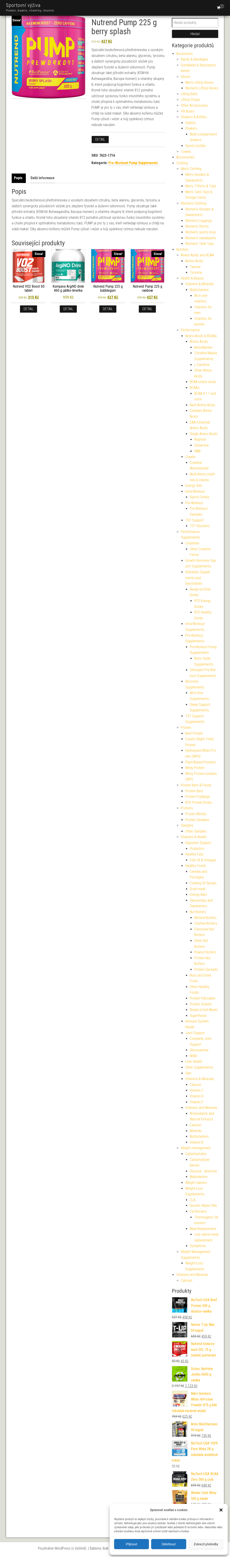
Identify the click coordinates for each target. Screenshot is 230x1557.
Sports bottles (195, 146)
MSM (193, 1056)
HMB (197, 451)
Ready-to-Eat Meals (203, 1010)
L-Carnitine (202, 365)
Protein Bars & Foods (196, 785)
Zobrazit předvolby (206, 1544)
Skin (188, 1073)
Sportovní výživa (23, 5)
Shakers (191, 128)
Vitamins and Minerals (201, 1108)
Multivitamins (199, 290)
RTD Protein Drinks (198, 802)
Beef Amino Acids (202, 405)
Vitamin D (196, 1096)
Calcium (195, 1085)
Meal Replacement (203, 1229)
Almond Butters (205, 918)
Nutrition (182, 249)
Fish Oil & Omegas (203, 860)
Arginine (200, 439)
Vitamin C (196, 1090)
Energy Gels (193, 485)
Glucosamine (199, 1050)
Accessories (185, 157)
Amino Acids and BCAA (197, 255)
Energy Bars (198, 894)
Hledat (195, 34)
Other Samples (196, 831)
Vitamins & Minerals (199, 284)
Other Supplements (199, 1067)
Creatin (190, 457)
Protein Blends (195, 814)
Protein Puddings (197, 796)
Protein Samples (197, 820)
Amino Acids (194, 261)
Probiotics (197, 848)
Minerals (196, 1131)
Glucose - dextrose (203, 1171)
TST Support (194, 520)
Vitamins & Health (193, 837)
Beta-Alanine (203, 347)
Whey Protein (194, 768)
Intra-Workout (195, 491)
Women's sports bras (200, 232)
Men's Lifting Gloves (199, 82)
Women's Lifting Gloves (201, 88)
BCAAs (194, 388)
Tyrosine (196, 272)
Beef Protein (194, 733)
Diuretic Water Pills (203, 1205)
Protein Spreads (206, 969)
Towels (186, 151)
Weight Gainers (196, 1182)
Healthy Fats (194, 854)
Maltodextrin (199, 1177)
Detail (100, 139)
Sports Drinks (199, 497)
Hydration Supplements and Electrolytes (198, 578)
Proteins (187, 808)
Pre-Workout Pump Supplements (133, 163)
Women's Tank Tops (199, 243)
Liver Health (193, 1061)
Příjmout (131, 1544)
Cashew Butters (205, 923)
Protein (186, 727)
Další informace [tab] (43, 178)
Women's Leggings (198, 221)
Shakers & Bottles (194, 117)
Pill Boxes (188, 111)
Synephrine (198, 1246)
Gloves (185, 76)
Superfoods (198, 1015)
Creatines (192, 543)
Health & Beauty (192, 278)
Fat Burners (198, 1211)
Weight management (196, 1148)
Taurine (195, 267)
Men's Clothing (191, 169)
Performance (190, 330)
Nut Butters (198, 912)
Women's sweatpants (200, 238)
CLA (192, 1200)
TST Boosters (200, 526)
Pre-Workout (194, 503)
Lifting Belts (189, 94)
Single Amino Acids (203, 434)
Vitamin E (196, 1102)
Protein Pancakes (202, 998)
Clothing (182, 163)
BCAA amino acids (203, 382)
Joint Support (195, 1033)
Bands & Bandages (194, 59)
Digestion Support (198, 843)
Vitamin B (196, 1142)
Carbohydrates (196, 1154)
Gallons (190, 123)
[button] (221, 1510)
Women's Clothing (193, 203)
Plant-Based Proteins (200, 762)
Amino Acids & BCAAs (201, 336)
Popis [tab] (18, 178)
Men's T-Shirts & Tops (200, 186)
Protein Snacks (201, 1004)
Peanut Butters (205, 952)
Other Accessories (194, 105)
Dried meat (198, 889)
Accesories (184, 54)
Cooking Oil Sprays (203, 883)
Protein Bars (194, 791)
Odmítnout (169, 1544)
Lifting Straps (190, 99)
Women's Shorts (197, 226)
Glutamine (201, 445)
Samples (187, 825)
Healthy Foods (195, 866)
